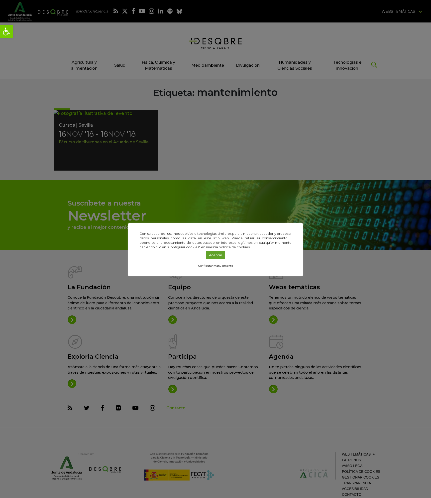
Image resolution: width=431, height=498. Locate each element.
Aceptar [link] (215, 255)
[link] (6, 31)
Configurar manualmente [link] (215, 265)
